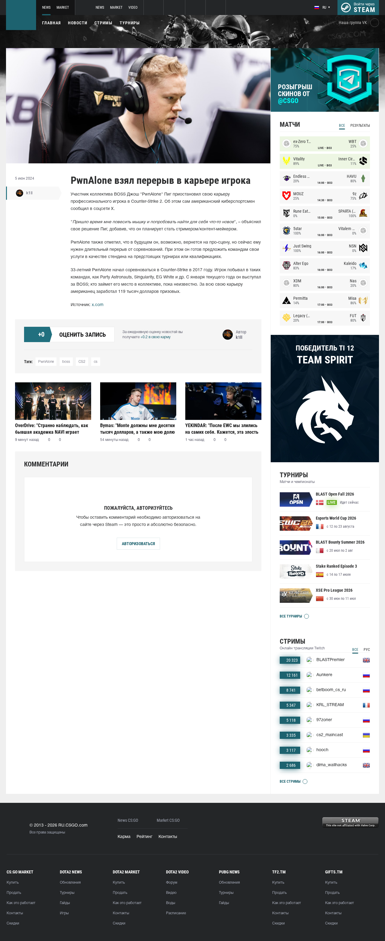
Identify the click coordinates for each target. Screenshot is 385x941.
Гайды (65, 903)
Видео (171, 892)
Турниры (130, 22)
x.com (97, 305)
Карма (124, 837)
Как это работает (21, 903)
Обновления (70, 882)
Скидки (13, 923)
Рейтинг (144, 837)
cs (95, 361)
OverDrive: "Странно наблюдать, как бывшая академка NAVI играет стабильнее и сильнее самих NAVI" (51, 429)
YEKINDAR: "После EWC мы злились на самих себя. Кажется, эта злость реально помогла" (221, 429)
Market (63, 7)
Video (132, 7)
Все (342, 125)
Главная (51, 22)
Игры (64, 913)
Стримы (103, 22)
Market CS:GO (168, 820)
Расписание (176, 913)
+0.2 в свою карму (155, 337)
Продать (14, 892)
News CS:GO (128, 820)
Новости (77, 22)
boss (66, 361)
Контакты (168, 837)
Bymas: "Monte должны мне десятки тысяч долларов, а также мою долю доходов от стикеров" (137, 429)
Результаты (360, 125)
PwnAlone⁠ (46, 361)
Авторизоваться (138, 543)
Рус (367, 650)
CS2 (82, 361)
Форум (171, 882)
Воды (170, 903)
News (46, 7)
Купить (13, 882)
